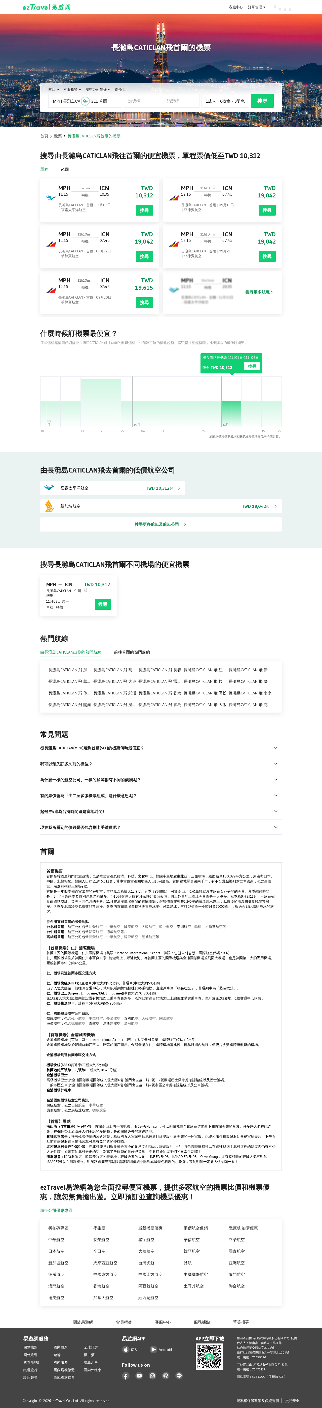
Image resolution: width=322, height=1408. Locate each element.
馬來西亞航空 (105, 1262)
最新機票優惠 (150, 1227)
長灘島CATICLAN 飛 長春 (159, 669)
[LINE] (179, 1376)
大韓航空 (149, 926)
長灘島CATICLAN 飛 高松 (205, 692)
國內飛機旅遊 (64, 1370)
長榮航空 (96, 926)
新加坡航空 (58, 1262)
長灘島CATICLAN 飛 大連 (114, 681)
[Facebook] (126, 1376)
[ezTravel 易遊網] (47, 7)
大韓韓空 (146, 1251)
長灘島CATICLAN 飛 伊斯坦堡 (251, 669)
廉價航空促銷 (196, 1227)
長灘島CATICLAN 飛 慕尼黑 (251, 681)
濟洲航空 (131, 1023)
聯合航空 (237, 1285)
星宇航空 (146, 1239)
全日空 (99, 1251)
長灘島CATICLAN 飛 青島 (159, 704)
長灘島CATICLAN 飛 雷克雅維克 (160, 681)
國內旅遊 (61, 1362)
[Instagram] (152, 1376)
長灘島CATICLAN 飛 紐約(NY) (206, 669)
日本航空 (56, 1251)
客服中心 (236, 7)
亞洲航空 (237, 1262)
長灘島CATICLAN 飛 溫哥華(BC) (115, 704)
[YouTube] (139, 1376)
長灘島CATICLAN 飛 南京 (250, 692)
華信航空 (192, 1239)
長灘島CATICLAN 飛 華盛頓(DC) (70, 681)
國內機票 (61, 1347)
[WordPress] (166, 1376)
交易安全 (292, 1400)
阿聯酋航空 (148, 1285)
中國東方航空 (105, 1274)
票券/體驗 (31, 1362)
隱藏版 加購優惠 (243, 1227)
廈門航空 (237, 1274)
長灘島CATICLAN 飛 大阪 (205, 704)
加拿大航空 (103, 1297)
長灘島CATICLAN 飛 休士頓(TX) (70, 692)
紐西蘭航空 (148, 1297)
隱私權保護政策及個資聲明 (258, 1400)
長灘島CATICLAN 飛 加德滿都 (70, 669)
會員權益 (124, 1322)
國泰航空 (131, 926)
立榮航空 (237, 1239)
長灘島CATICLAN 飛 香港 (159, 692)
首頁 (44, 135)
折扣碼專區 (58, 1227)
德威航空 (113, 931)
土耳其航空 (194, 1285)
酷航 (198, 926)
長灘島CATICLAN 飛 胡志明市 (115, 669)
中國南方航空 (150, 1274)
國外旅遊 (30, 1355)
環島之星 (91, 1362)
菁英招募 (241, 1322)
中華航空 (113, 926)
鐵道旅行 (30, 1370)
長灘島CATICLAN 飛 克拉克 (251, 704)
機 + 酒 (89, 1355)
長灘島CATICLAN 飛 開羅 (69, 704)
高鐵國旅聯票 (64, 1377)
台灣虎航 (146, 1262)
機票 (58, 135)
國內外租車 (92, 1370)
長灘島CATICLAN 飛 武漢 (114, 692)
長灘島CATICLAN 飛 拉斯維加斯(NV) (206, 681)
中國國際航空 (196, 1274)
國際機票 (30, 1347)
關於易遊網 (83, 1322)
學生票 (99, 1227)
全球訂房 (91, 1347)
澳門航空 (56, 1285)
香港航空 (101, 1285)
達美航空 (56, 1297)
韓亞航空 (166, 926)
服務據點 (202, 1322)
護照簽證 (30, 1377)
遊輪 (57, 1355)
